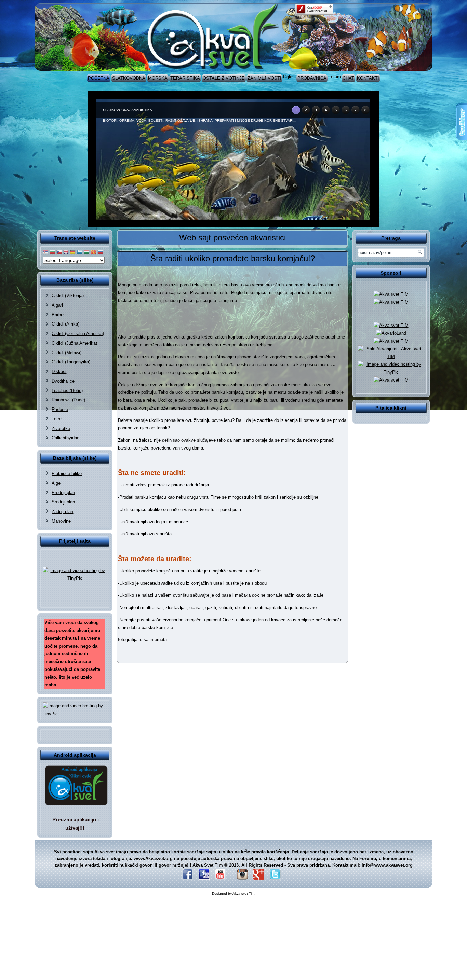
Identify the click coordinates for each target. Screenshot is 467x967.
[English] (66, 252)
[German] (73, 252)
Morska (158, 78)
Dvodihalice (63, 381)
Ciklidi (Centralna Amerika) (78, 333)
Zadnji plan (62, 511)
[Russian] (100, 252)
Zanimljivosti (264, 78)
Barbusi (59, 314)
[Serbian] (45, 252)
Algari (57, 305)
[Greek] (79, 252)
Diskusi (59, 371)
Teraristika (185, 78)
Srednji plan (63, 502)
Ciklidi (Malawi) (66, 352)
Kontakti (368, 78)
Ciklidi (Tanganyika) (71, 361)
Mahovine (61, 521)
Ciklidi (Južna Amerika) (74, 343)
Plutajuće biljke (67, 473)
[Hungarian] (86, 252)
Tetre (57, 419)
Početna (98, 78)
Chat (348, 78)
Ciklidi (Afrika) (65, 324)
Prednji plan (63, 492)
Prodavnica (311, 78)
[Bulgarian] (52, 252)
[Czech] (59, 252)
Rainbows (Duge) (68, 399)
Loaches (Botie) (67, 390)
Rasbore (60, 409)
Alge (56, 483)
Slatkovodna (128, 78)
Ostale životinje (224, 78)
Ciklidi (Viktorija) (68, 295)
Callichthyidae (65, 437)
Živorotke (61, 428)
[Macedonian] (93, 252)
